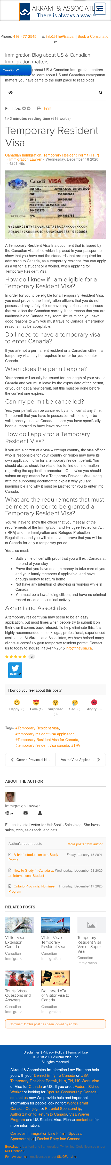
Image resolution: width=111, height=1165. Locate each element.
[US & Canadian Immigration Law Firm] (60, 12)
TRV (76, 745)
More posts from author (85, 843)
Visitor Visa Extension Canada (14, 942)
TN (70, 1080)
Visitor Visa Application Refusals (83, 759)
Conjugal (33, 1108)
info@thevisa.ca (79, 648)
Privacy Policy (53, 1052)
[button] (101, 93)
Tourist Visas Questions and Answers (18, 995)
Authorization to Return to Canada (38, 1114)
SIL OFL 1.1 (65, 1156)
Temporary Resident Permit (33, 1080)
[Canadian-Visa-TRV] (55, 204)
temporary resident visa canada (43, 745)
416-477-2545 (24, 36)
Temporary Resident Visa (38, 727)
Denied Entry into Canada (58, 1138)
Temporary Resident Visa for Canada (48, 739)
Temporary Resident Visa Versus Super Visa (89, 944)
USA (85, 1075)
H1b (62, 1080)
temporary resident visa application (46, 733)
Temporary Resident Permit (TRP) (71, 155)
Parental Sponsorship (63, 1108)
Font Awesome (15, 1156)
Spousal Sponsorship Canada (71, 1091)
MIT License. (14, 1150)
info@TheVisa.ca (60, 36)
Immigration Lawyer (25, 159)
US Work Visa (87, 1080)
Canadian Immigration (23, 155)
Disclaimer (31, 1052)
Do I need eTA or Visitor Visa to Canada (55, 995)
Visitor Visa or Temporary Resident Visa (53, 942)
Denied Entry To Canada (54, 1075)
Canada (35, 1086)
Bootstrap (12, 1146)
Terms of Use (78, 1052)
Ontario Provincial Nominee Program (36, 759)
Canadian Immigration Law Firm (37, 1133)
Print (47, 108)
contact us (19, 1097)
